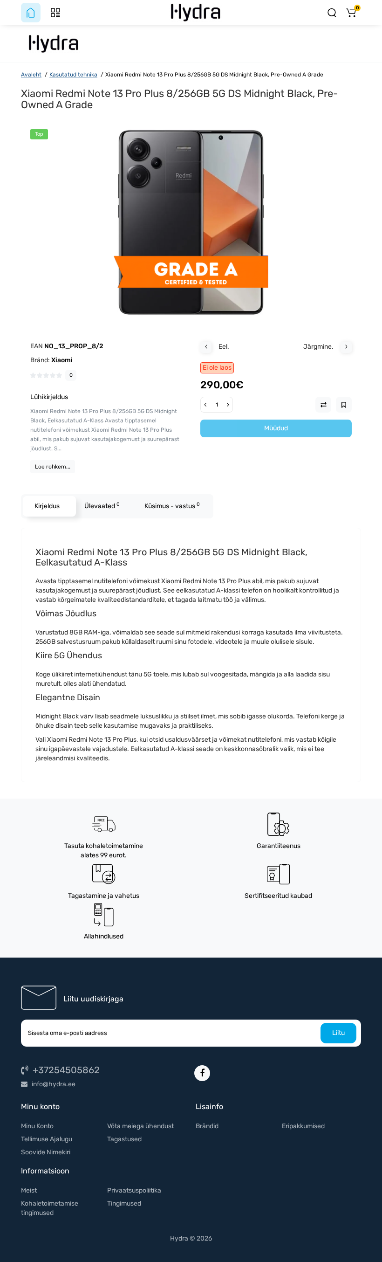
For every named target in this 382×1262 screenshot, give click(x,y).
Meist (29, 1190)
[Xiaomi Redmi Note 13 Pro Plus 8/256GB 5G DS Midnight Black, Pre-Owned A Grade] (191, 222)
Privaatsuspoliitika (134, 1190)
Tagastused (124, 1139)
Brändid (207, 1126)
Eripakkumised (303, 1126)
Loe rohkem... (52, 466)
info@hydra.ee (52, 1084)
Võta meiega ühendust (140, 1126)
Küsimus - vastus (172, 505)
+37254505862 (65, 1070)
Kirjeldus (47, 506)
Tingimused (124, 1203)
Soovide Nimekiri (45, 1152)
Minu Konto (37, 1126)
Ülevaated (102, 505)
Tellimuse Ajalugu (46, 1139)
